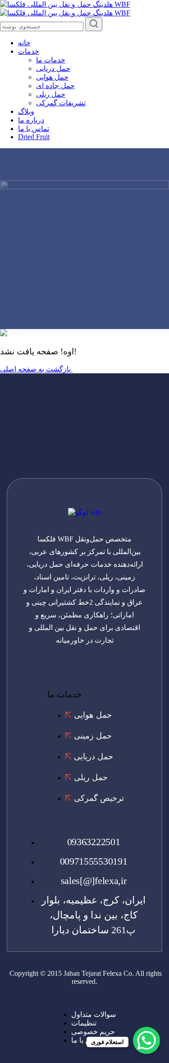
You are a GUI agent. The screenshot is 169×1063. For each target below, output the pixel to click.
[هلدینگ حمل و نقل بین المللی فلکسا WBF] (65, 4)
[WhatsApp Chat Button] (146, 1040)
